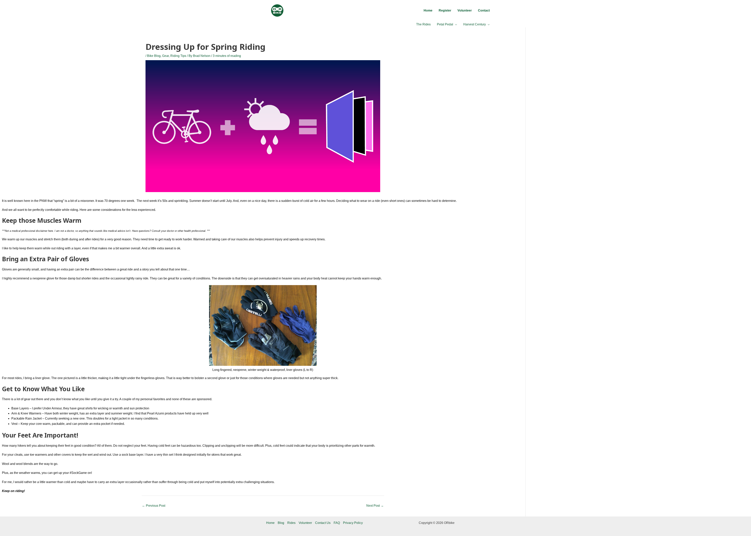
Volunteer (305, 522)
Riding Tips (178, 55)
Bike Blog (154, 55)
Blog (281, 522)
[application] (455, 24)
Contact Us (323, 522)
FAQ (337, 522)
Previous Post (153, 505)
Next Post (375, 505)
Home (270, 522)
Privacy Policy (353, 522)
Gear (165, 55)
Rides (291, 522)
